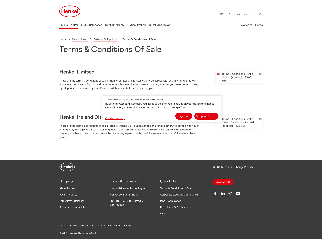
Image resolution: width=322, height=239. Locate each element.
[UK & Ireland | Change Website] (238, 14)
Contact (221, 182)
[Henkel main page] (69, 11)
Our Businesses (91, 25)
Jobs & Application (170, 201)
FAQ (162, 213)
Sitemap (63, 225)
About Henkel (67, 188)
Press (259, 25)
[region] (162, 109)
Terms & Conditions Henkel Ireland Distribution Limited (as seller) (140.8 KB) (238, 122)
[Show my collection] (230, 14)
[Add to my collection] (260, 77)
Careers (246, 25)
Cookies (128, 225)
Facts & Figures (68, 194)
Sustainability (114, 25)
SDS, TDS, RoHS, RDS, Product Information (127, 202)
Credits (73, 225)
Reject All (184, 116)
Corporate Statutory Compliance (179, 194)
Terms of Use (86, 225)
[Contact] (222, 14)
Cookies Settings (115, 118)
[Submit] (260, 14)
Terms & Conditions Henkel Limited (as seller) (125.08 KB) (238, 77)
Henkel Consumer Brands (125, 194)
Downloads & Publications (175, 207)
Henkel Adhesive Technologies (127, 188)
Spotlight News (159, 25)
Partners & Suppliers (105, 39)
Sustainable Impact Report (74, 207)
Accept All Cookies (206, 116)
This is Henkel (68, 25)
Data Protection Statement (108, 225)
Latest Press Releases (71, 201)
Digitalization (136, 25)
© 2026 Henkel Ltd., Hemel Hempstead (77, 233)
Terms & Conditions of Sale (176, 188)
